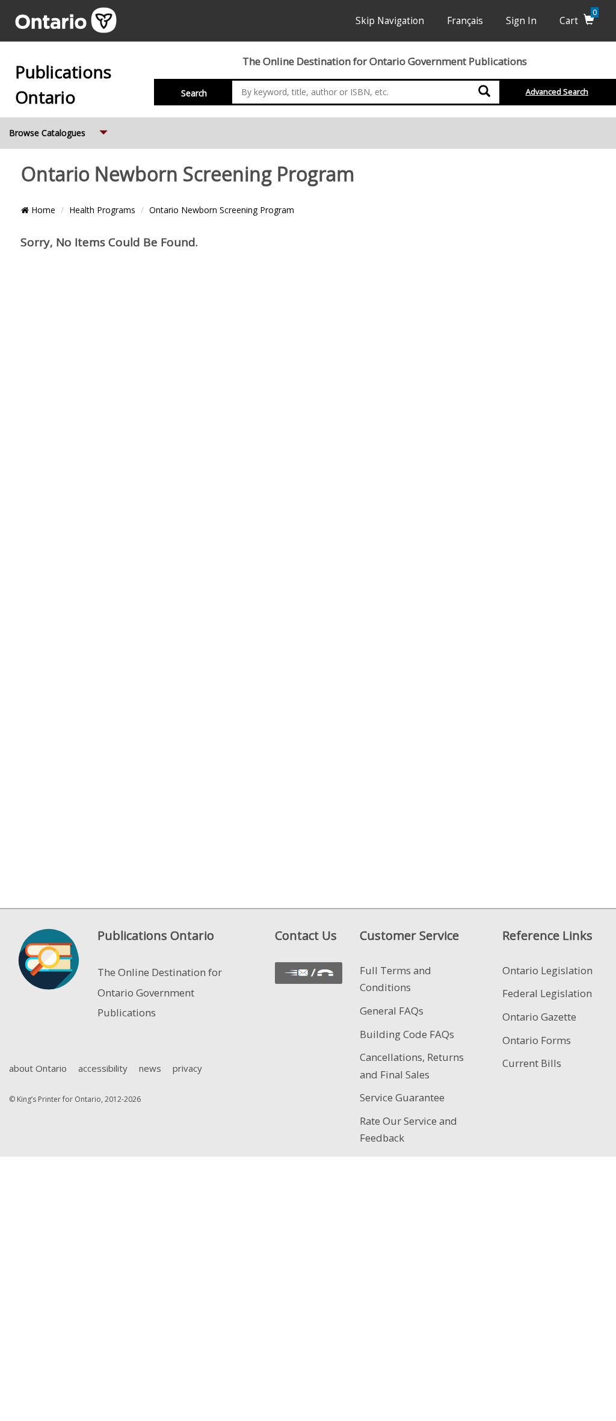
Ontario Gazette (539, 1017)
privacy (187, 1068)
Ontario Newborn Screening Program (221, 210)
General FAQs (392, 1011)
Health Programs (102, 210)
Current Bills (531, 1063)
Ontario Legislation (547, 970)
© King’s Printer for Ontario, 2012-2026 (75, 1099)
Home (42, 210)
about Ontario (38, 1068)
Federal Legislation (547, 993)
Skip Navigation (390, 20)
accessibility (103, 1068)
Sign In (521, 20)
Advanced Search (557, 92)
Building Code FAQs (407, 1034)
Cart (578, 20)
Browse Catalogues (59, 132)
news (150, 1068)
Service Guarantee (402, 1097)
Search (194, 93)
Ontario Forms (536, 1040)
